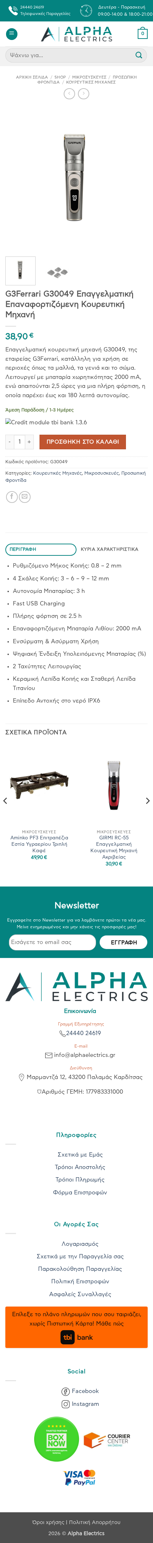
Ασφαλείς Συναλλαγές (80, 1294)
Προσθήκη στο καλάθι (83, 442)
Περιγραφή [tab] (23, 549)
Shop (60, 77)
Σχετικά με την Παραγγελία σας (80, 1256)
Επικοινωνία (80, 1011)
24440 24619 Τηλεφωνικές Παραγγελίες (45, 10)
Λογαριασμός (80, 1244)
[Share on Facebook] (12, 497)
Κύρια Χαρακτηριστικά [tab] (110, 549)
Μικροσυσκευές (89, 77)
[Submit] (139, 56)
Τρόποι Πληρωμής (80, 1180)
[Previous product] (83, 93)
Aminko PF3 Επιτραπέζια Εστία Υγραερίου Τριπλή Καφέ (39, 844)
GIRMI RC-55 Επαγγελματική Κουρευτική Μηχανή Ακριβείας (113, 847)
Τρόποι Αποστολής (80, 1167)
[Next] (136, 178)
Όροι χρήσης (49, 1522)
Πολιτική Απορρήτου (95, 1522)
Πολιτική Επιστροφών (80, 1281)
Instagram (85, 1404)
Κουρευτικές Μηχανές (91, 82)
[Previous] (17, 178)
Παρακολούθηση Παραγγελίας (80, 1269)
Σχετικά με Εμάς (80, 1155)
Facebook (85, 1391)
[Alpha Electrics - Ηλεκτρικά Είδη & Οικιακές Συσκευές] (76, 34)
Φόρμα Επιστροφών (80, 1192)
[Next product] (69, 93)
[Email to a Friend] (25, 497)
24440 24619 (83, 1033)
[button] (11, 34)
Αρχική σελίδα (32, 77)
